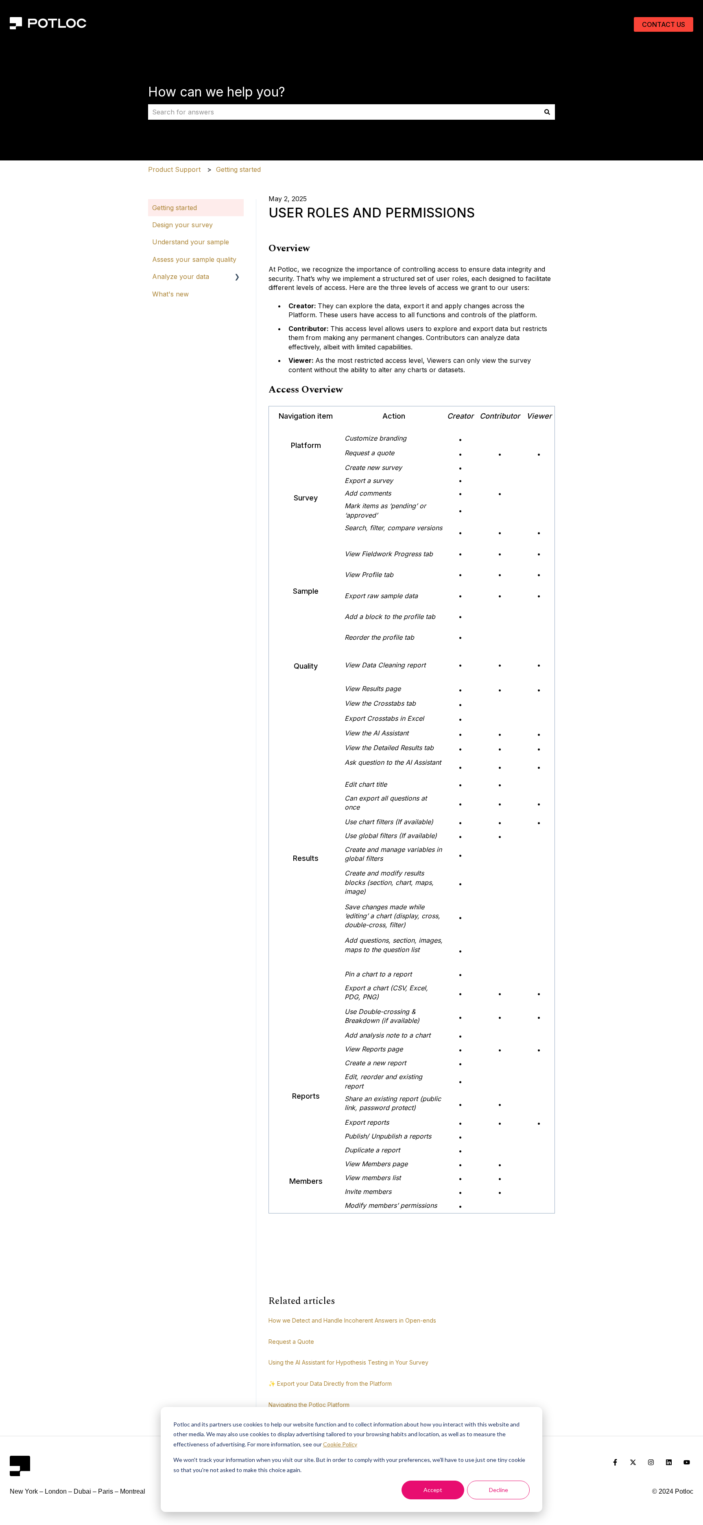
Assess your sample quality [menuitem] (194, 259)
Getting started (238, 169)
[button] (237, 277)
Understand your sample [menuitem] (190, 242)
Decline (498, 1489)
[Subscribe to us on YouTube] (686, 1462)
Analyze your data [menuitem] (180, 276)
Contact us (663, 24)
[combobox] (343, 112)
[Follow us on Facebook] (615, 1462)
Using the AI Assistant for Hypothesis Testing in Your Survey (348, 1362)
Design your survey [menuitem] (182, 225)
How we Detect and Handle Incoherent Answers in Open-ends (352, 1320)
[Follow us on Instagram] (650, 1462)
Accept (433, 1489)
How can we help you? (216, 92)
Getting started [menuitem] (174, 208)
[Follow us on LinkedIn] (668, 1462)
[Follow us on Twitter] (633, 1462)
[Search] (547, 112)
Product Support (174, 169)
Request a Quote (291, 1341)
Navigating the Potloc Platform (309, 1404)
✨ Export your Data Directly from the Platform (330, 1383)
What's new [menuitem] (170, 294)
